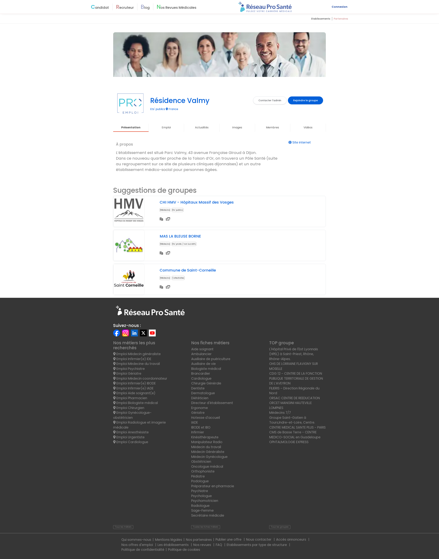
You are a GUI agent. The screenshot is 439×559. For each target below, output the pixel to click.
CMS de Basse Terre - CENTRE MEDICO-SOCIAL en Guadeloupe (295, 435)
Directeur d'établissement (212, 403)
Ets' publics (177, 210)
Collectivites (178, 277)
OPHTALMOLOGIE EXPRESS (289, 442)
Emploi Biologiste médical (137, 403)
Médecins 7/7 (280, 412)
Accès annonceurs (291, 539)
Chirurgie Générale (206, 383)
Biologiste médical (206, 368)
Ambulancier (201, 354)
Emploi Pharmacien (131, 398)
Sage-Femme (202, 510)
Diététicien (199, 398)
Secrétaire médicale (207, 515)
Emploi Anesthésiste (132, 432)
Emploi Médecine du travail (138, 363)
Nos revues (202, 545)
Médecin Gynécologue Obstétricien (209, 459)
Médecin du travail (206, 447)
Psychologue (201, 496)
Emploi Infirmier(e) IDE (133, 359)
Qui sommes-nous (136, 539)
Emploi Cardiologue (132, 442)
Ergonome (199, 408)
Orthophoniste (203, 471)
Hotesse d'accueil (205, 417)
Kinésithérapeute (204, 437)
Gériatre (198, 412)
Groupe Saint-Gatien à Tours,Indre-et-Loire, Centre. (292, 420)
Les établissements (173, 545)
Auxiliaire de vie (203, 363)
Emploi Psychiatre (130, 368)
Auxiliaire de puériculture (210, 359)
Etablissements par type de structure (257, 545)
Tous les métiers (123, 526)
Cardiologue (201, 378)
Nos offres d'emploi (137, 545)
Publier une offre (229, 539)
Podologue (200, 481)
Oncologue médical (207, 466)
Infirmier (197, 432)
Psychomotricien (204, 500)
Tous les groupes (280, 526)
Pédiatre (198, 476)
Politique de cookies (184, 549)
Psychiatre (199, 491)
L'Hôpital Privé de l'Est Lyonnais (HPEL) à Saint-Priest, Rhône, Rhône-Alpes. (293, 354)
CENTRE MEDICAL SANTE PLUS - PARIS (297, 427)
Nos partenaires (199, 539)
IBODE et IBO (200, 427)
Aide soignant (202, 349)
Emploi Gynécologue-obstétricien (132, 415)
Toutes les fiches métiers (205, 526)
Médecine (165, 210)
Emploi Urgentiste (130, 437)
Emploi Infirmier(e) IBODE (136, 383)
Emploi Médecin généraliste (138, 354)
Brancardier (200, 373)
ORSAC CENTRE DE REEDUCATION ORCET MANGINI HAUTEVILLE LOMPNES (294, 403)
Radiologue (200, 505)
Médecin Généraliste (207, 451)
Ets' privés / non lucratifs (184, 244)
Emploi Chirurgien (130, 408)
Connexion (339, 7)
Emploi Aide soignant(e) (135, 393)
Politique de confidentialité (142, 549)
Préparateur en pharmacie (212, 486)
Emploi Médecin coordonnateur (141, 378)
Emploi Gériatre (128, 373)
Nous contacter (259, 539)
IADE (194, 422)
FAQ (219, 545)
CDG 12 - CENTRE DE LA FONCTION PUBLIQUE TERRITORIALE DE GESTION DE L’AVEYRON (296, 378)
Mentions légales (168, 539)
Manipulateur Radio (206, 442)
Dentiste (198, 388)
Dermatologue (203, 393)
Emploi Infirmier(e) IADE (134, 388)
